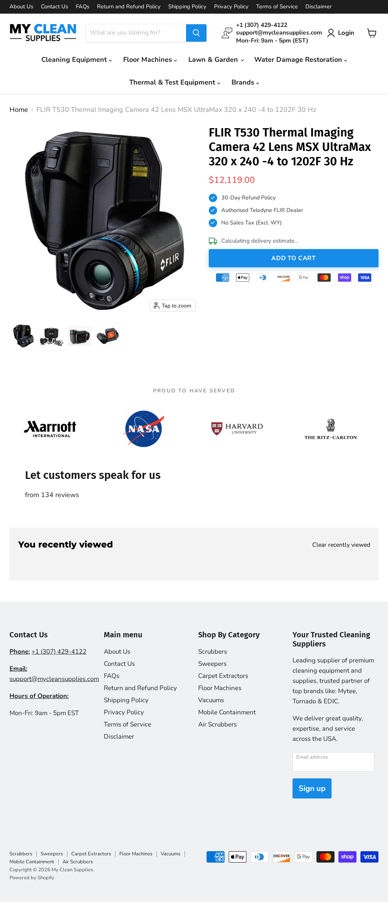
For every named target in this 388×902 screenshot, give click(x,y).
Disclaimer (318, 6)
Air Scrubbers (217, 724)
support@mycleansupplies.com (54, 679)
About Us (21, 6)
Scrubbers (212, 651)
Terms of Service (277, 6)
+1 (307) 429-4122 (58, 651)
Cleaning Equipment (75, 59)
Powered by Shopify (31, 877)
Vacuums (211, 700)
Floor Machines (148, 59)
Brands (244, 82)
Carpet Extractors (223, 675)
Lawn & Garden (214, 59)
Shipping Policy (187, 6)
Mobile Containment (227, 712)
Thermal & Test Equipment (173, 82)
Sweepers (212, 663)
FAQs (82, 6)
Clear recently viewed (341, 544)
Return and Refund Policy (129, 6)
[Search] (196, 33)
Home (18, 110)
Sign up (312, 788)
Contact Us (54, 6)
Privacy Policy (231, 6)
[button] (23, 336)
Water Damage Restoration (299, 59)
